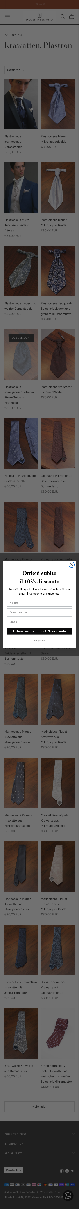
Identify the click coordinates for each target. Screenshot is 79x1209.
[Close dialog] (72, 565)
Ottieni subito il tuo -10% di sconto (39, 631)
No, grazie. (39, 640)
